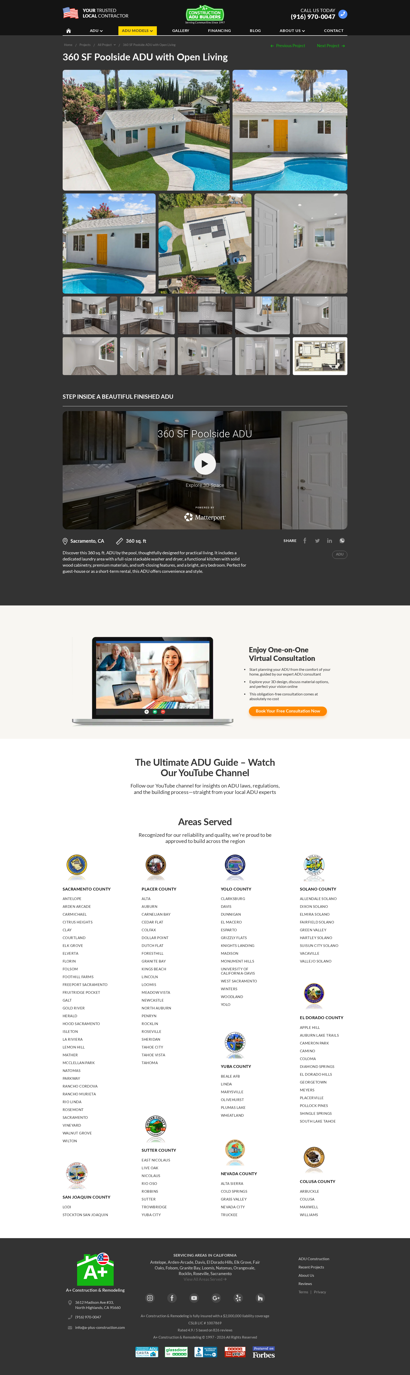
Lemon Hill (74, 1047)
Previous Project (290, 45)
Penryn (149, 1016)
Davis (226, 906)
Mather (70, 1055)
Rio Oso (149, 1183)
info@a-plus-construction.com (100, 1327)
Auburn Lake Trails (319, 1035)
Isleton (70, 1031)
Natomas (71, 1070)
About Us (290, 31)
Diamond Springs (317, 1066)
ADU (94, 31)
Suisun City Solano (319, 945)
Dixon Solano (314, 906)
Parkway (71, 1078)
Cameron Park (314, 1043)
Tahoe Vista (153, 1055)
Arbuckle (309, 1191)
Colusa (307, 1199)
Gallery (181, 31)
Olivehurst (232, 1099)
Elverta (70, 953)
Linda (226, 1084)
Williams (309, 1215)
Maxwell (309, 1207)
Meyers (307, 1090)
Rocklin (150, 1023)
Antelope (72, 898)
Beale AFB (230, 1076)
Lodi (67, 1207)
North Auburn (156, 1008)
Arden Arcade (77, 906)
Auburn (149, 906)
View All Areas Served (203, 1279)
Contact (334, 31)
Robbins (150, 1191)
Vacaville (309, 953)
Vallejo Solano (315, 961)
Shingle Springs (316, 1113)
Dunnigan (231, 914)
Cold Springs (234, 1191)
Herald (70, 1016)
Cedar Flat (152, 922)
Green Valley (313, 930)
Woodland (232, 996)
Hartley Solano (316, 938)
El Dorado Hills (316, 1074)
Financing (219, 31)
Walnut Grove (77, 1133)
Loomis (149, 984)
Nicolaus (151, 1175)
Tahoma (150, 1063)
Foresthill (153, 953)
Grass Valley (234, 1199)
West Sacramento (239, 981)
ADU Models (135, 31)
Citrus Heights (78, 922)
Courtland (74, 938)
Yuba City (151, 1215)
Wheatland (232, 1115)
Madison (229, 953)
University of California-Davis (238, 971)
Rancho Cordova (80, 1086)
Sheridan (151, 1039)
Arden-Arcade (180, 1262)
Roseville (151, 1031)
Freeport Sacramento (85, 984)
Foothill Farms (78, 977)
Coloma (308, 1059)
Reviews (305, 1283)
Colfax (149, 930)
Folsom (70, 969)
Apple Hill (310, 1027)
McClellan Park (79, 1063)
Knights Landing (238, 945)
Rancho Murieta (79, 1094)
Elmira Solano (315, 914)
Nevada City (233, 1207)
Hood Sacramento (81, 1023)
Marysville (232, 1092)
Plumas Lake (233, 1107)
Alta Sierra (232, 1183)
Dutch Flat (153, 945)
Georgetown (313, 1082)
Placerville (312, 1098)
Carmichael (75, 914)
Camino (307, 1051)
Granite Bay (154, 961)
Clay (67, 930)
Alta (146, 898)
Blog (255, 31)
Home (68, 45)
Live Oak (150, 1168)
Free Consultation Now (288, 711)
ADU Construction (313, 1258)
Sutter (149, 1199)
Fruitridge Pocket (81, 992)
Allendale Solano (318, 898)
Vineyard (72, 1125)
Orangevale (243, 1267)
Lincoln (150, 977)
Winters (229, 989)
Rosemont (73, 1109)
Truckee (229, 1215)
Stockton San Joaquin (85, 1215)
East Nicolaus (156, 1160)
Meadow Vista (156, 992)
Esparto (229, 930)
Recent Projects (311, 1267)
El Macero (231, 922)
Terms (303, 1292)
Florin (69, 961)
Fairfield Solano (317, 922)
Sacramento (75, 1117)
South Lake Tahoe (318, 1121)
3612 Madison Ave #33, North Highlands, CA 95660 (98, 1305)
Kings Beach (154, 969)
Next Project (328, 45)
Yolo (226, 1004)
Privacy (320, 1292)
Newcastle (153, 1000)
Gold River (74, 1008)
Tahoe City (152, 1047)
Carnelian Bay (156, 914)
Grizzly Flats (234, 938)
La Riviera (73, 1039)
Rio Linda (72, 1102)
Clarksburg (233, 898)
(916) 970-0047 (313, 16)
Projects (85, 45)
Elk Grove (73, 945)
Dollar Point (155, 938)
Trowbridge (154, 1207)
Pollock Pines (314, 1105)
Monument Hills (237, 961)
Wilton (70, 1141)
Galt (67, 1000)
